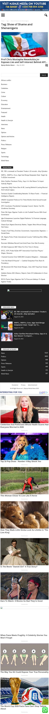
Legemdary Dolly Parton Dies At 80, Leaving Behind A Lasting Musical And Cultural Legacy (24, 189)
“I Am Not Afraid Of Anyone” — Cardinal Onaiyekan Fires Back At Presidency (22, 262)
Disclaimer (15, 385)
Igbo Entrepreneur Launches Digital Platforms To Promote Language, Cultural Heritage (23, 220)
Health (3, 116)
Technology (5, 156)
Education (4, 104)
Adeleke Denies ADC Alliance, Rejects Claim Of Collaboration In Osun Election (24, 274)
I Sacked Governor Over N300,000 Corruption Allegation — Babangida (24, 257)
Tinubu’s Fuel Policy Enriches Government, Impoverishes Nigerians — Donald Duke (24, 232)
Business (4, 84)
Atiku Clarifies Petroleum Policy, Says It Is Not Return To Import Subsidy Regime (22, 182)
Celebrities (4, 88)
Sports (3, 152)
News (3, 128)
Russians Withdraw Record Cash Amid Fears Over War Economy (22, 243)
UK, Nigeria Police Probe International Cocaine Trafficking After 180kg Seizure (24, 238)
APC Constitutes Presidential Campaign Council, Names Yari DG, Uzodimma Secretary (22, 207)
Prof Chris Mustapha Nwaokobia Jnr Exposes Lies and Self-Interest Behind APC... (24, 61)
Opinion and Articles (7, 136)
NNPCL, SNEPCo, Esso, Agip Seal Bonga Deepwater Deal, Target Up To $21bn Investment (24, 176)
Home (2, 21)
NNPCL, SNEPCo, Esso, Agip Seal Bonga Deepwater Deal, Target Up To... (29, 324)
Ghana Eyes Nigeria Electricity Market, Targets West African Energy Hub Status (23, 226)
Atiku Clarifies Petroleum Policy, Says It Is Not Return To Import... (30, 335)
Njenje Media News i (8, 65)
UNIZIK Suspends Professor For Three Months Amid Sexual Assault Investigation (23, 201)
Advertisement (32, 385)
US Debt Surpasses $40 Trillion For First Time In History (20, 247)
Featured (4, 112)
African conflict (6, 80)
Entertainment (5, 108)
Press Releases (6, 144)
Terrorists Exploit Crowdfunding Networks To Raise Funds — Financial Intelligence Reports (24, 195)
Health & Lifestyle (7, 120)
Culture (3, 96)
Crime (3, 92)
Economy (4, 100)
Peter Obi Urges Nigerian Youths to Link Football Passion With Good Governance (23, 213)
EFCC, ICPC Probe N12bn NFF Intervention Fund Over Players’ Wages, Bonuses (22, 252)
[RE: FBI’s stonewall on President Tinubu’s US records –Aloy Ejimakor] (7, 315)
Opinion (3, 132)
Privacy (23, 385)
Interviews (4, 124)
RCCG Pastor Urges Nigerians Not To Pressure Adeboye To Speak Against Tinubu (23, 280)
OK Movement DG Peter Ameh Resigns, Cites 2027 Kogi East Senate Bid (24, 268)
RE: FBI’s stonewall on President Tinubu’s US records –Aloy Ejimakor (24, 171)
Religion (3, 148)
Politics (3, 140)
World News (5, 160)
